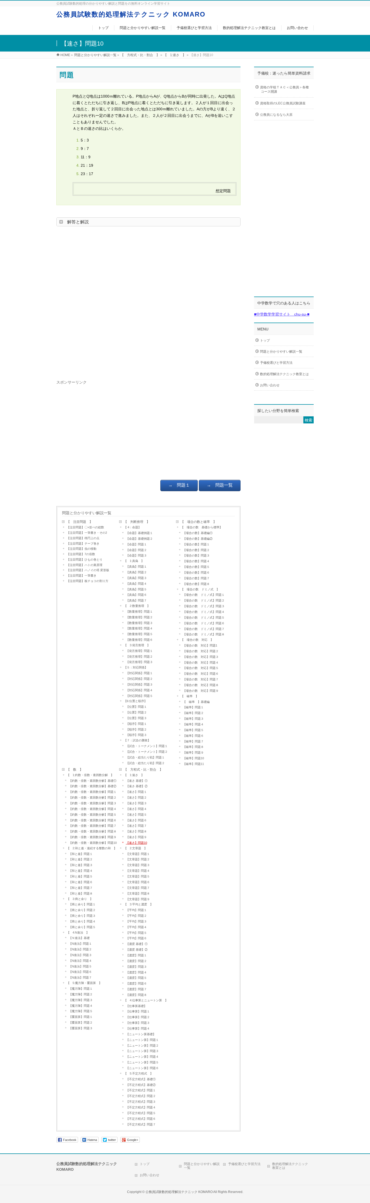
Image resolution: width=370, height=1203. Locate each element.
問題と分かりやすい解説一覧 (86, 513)
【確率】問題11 (193, 763)
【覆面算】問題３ (81, 1028)
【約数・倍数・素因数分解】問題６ (92, 820)
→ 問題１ (179, 485)
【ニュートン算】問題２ (142, 1045)
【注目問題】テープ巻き (83, 543)
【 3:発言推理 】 (137, 645)
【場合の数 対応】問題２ (201, 651)
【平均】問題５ (136, 932)
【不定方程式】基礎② (141, 1084)
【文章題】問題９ (138, 899)
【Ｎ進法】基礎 (79, 938)
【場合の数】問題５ (196, 566)
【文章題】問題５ (138, 876)
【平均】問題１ (136, 910)
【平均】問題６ (136, 938)
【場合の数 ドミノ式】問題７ (204, 629)
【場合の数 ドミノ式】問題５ (205, 617)
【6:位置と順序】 (135, 701)
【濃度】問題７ (136, 989)
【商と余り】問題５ (82, 927)
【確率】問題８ (193, 746)
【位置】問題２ (136, 712)
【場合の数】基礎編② (198, 538)
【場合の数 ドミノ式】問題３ (204, 606)
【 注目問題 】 (80, 522)
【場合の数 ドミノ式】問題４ (204, 611)
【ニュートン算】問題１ (142, 1039)
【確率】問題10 (193, 758)
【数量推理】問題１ (139, 611)
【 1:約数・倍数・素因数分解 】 (90, 775)
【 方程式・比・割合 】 (143, 769)
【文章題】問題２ (138, 859)
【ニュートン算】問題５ (142, 1062)
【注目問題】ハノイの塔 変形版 (88, 570)
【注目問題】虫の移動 (81, 548)
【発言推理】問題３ (139, 662)
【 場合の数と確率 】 (198, 522)
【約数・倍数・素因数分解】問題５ (92, 814)
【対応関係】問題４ (139, 690)
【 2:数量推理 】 (137, 605)
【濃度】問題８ (136, 994)
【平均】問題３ (136, 921)
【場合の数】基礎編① (198, 533)
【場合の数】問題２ (196, 550)
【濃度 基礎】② (137, 949)
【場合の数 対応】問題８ (201, 685)
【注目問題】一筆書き (81, 575)
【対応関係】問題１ (139, 673)
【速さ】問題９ (136, 837)
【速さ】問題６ (136, 820)
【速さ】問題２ (136, 797)
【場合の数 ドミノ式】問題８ (204, 634)
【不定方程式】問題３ (141, 1101)
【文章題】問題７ (138, 887)
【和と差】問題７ (81, 887)
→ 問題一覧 (220, 485)
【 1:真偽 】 (134, 560)
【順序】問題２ (136, 729)
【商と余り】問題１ (82, 904)
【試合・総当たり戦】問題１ (145, 757)
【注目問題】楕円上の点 (83, 538)
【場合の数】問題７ (196, 578)
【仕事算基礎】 (136, 1006)
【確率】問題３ (193, 718)
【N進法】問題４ (80, 960)
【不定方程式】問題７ (141, 1124)
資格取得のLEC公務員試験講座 (283, 103)
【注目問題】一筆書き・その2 (87, 532)
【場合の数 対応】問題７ (201, 679)
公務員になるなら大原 (276, 115)
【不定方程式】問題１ (142, 1090)
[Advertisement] (148, 301)
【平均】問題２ (136, 915)
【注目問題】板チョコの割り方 (87, 581)
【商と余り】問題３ (82, 915)
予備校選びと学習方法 (276, 363)
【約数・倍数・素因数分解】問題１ (92, 791)
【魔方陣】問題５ (82, 1011)
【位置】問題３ (136, 718)
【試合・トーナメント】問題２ (147, 751)
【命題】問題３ (136, 555)
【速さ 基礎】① (137, 780)
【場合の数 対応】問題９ (201, 690)
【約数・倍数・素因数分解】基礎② (92, 786)
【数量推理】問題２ (139, 617)
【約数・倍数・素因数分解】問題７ (92, 825)
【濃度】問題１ (136, 955)
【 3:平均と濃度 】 (138, 904)
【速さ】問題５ (136, 814)
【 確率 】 (190, 696)
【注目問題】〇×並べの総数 (85, 527)
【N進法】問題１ (80, 943)
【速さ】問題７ (136, 825)
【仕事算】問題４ (138, 1028)
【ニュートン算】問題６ (142, 1068)
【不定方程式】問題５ (141, 1113)
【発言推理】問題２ (139, 656)
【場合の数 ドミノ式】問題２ (204, 600)
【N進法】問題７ (80, 977)
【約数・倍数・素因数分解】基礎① (92, 780)
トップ (265, 340)
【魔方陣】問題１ (81, 988)
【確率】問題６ (193, 735)
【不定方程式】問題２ (141, 1096)
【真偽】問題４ (136, 583)
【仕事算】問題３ (138, 1022)
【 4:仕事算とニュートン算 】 (146, 1000)
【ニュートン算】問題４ (142, 1056)
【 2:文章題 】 (135, 848)
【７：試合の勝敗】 (137, 740)
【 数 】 (75, 769)
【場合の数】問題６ (196, 572)
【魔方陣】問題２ (81, 994)
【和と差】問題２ (81, 859)
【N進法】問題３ (80, 955)
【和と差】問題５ (81, 876)
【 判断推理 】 (137, 522)
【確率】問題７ (193, 741)
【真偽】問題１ (136, 566)
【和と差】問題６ (81, 882)
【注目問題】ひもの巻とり (84, 559)
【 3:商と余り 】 (80, 898)
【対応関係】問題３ (139, 684)
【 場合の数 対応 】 (197, 639)
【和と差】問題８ (81, 893)
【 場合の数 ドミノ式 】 (200, 589)
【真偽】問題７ (136, 600)
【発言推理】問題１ (139, 650)
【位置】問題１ (136, 706)
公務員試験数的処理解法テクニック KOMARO (131, 14)
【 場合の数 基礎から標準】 (201, 527)
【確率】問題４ (193, 724)
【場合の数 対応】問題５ (201, 668)
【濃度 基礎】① (137, 943)
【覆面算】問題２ (81, 1022)
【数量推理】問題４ (139, 628)
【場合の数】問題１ (196, 544)
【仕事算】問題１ (138, 1011)
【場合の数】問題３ (196, 555)
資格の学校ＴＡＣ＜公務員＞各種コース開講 (284, 89)
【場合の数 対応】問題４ (201, 662)
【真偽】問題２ (138, 572)
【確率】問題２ (193, 713)
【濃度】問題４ (136, 972)
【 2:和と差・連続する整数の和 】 (92, 848)
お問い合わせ (270, 385)
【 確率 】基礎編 (196, 701)
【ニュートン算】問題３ (142, 1051)
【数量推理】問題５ (139, 634)
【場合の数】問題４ (196, 561)
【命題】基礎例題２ (139, 538)
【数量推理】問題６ (139, 639)
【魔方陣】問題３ (81, 1000)
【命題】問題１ (136, 544)
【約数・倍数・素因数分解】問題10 (94, 842)
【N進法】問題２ (80, 949)
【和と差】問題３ (81, 865)
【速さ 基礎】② (137, 786)
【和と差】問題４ (81, 870)
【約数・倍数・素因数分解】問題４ (92, 808)
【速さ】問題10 (136, 842)
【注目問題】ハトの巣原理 (84, 565)
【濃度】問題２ (136, 961)
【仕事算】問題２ (138, 1017)
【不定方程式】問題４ (141, 1107)
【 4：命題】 (132, 527)
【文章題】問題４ (138, 870)
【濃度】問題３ (136, 966)
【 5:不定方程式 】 (138, 1073)
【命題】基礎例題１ (139, 533)
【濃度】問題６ (136, 983)
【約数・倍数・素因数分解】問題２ (92, 797)
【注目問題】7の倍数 (81, 554)
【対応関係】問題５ (139, 695)
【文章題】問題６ (138, 882)
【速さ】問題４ (136, 808)
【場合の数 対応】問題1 (200, 645)
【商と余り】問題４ (82, 921)
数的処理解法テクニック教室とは (284, 374)
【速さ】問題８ (136, 831)
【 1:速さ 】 (134, 775)
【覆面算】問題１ (81, 1016)
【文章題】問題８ (138, 893)
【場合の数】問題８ (196, 584)
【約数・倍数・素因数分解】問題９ (92, 837)
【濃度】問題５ (136, 977)
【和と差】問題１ (81, 853)
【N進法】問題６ (80, 971)
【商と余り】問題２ (82, 910)
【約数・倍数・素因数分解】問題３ (92, 803)
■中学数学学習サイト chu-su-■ (281, 314)
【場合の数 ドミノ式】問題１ (204, 594)
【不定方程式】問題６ (141, 1118)
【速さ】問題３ (136, 803)
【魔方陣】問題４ (81, 1005)
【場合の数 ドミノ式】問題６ (204, 623)
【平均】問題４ (136, 927)
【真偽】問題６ (136, 594)
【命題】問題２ (136, 550)
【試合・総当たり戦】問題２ (145, 763)
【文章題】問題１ (138, 853)
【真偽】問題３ (136, 578)
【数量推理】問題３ (139, 623)
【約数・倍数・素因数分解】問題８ (92, 831)
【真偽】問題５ (136, 589)
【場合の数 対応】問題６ (201, 673)
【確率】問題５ (193, 730)
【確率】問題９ (193, 752)
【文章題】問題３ (138, 865)
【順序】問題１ (136, 723)
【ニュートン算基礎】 (141, 1034)
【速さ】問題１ (136, 791)
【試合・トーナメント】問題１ (147, 746)
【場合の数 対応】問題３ (201, 656)
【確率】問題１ (193, 707)
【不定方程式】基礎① (141, 1079)
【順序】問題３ (136, 734)
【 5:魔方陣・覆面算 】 (84, 983)
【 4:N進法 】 (78, 932)
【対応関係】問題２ (139, 678)
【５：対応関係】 (136, 667)
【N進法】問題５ (80, 966)
